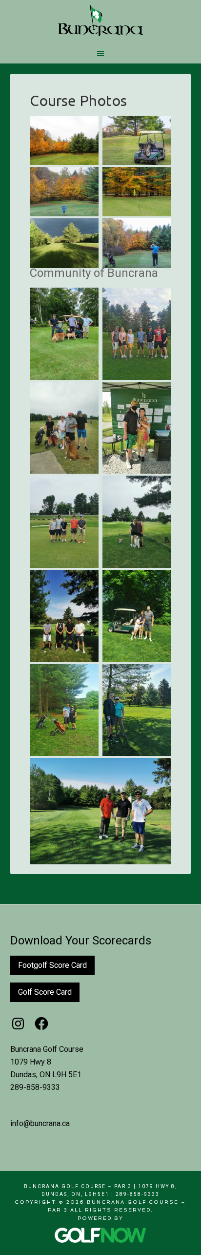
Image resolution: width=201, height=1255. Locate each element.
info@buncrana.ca (40, 1123)
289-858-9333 (35, 1087)
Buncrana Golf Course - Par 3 (100, 20)
